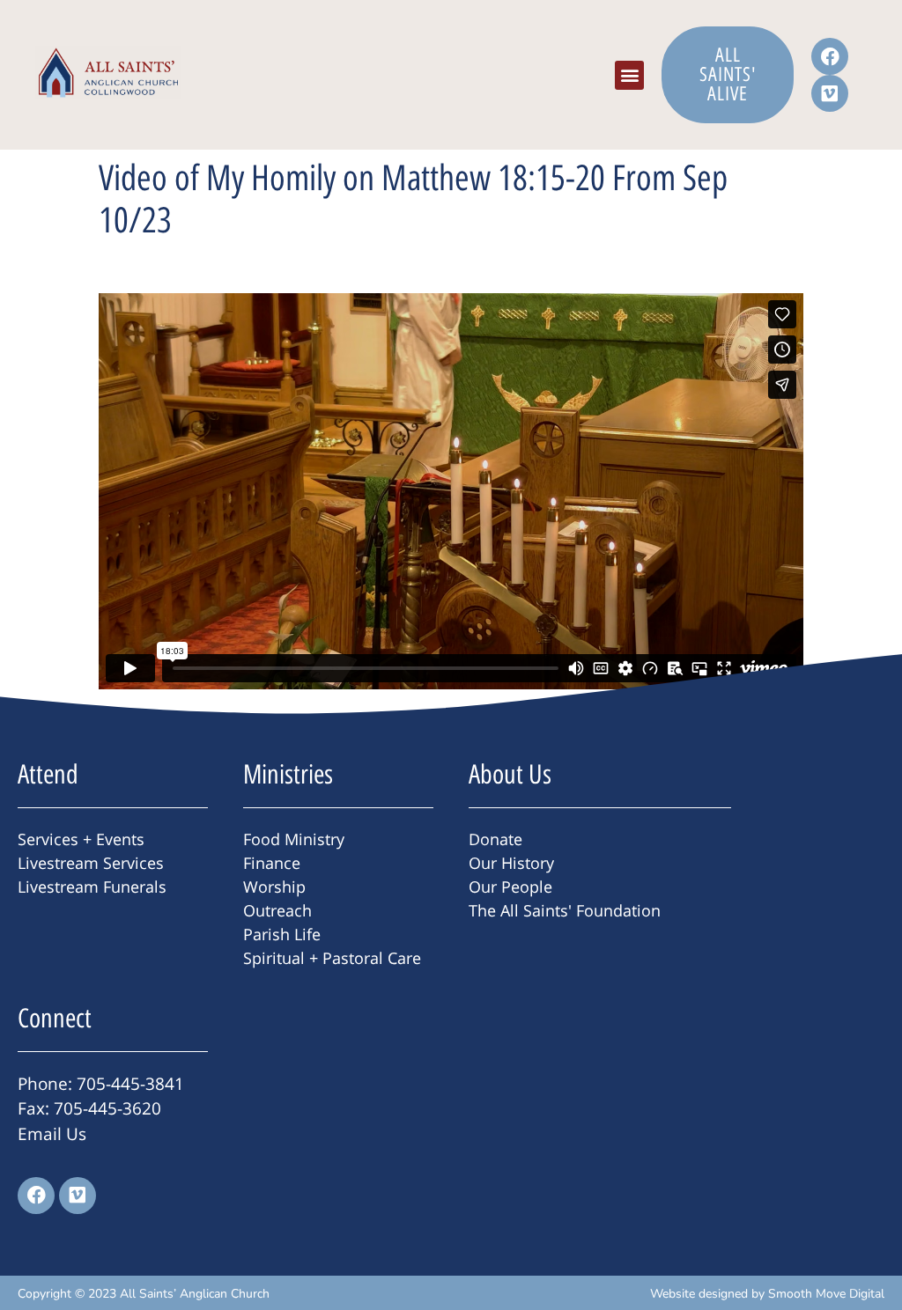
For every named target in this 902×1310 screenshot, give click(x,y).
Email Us (52, 1133)
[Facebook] (829, 56)
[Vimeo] (829, 93)
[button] (629, 75)
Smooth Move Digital (826, 1293)
